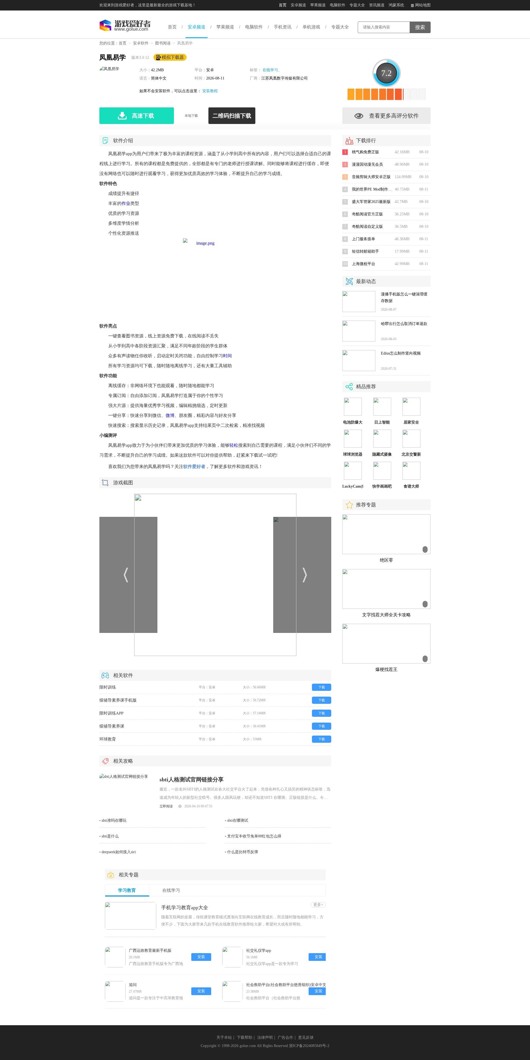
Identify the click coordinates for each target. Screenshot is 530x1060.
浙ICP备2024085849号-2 (309, 1046)
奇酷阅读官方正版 (367, 214)
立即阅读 (166, 806)
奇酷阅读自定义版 (367, 226)
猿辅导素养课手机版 (118, 700)
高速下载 (143, 116)
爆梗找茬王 (386, 669)
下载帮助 (244, 1037)
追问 (133, 985)
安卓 (210, 70)
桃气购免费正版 (365, 152)
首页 (283, 5)
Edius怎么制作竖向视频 (401, 353)
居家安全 (411, 422)
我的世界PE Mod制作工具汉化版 (379, 189)
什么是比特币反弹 (242, 852)
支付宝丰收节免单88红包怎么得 (254, 836)
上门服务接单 (363, 239)
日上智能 (382, 422)
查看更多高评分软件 (394, 116)
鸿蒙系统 (396, 5)
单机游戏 (311, 27)
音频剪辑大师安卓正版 (371, 177)
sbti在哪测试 (237, 820)
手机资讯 (283, 27)
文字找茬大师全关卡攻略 (386, 614)
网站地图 (423, 5)
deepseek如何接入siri (119, 852)
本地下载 (191, 116)
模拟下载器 (173, 57)
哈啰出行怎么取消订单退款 (404, 324)
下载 (321, 687)
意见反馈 (306, 1037)
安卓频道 (298, 5)
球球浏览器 (352, 454)
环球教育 (107, 739)
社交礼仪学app (258, 950)
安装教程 (210, 91)
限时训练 (107, 687)
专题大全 (357, 5)
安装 (201, 957)
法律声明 (265, 1037)
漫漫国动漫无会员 (367, 164)
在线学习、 (272, 70)
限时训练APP (111, 713)
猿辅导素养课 (111, 726)
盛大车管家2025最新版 (371, 202)
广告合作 (285, 1037)
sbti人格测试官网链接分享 (192, 779)
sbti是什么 (110, 836)
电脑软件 (337, 5)
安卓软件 (141, 43)
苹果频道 (318, 5)
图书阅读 (163, 43)
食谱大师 (411, 486)
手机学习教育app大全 (184, 907)
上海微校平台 (363, 264)
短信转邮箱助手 (365, 251)
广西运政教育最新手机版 (150, 950)
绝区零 (386, 560)
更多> (318, 905)
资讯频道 (377, 5)
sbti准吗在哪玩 (114, 820)
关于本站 (224, 1037)
